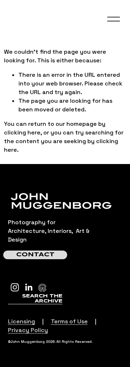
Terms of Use (69, 321)
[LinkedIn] (28, 287)
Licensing (21, 321)
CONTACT (35, 254)
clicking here (22, 132)
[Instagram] (14, 287)
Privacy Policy (28, 330)
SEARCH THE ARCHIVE (42, 299)
